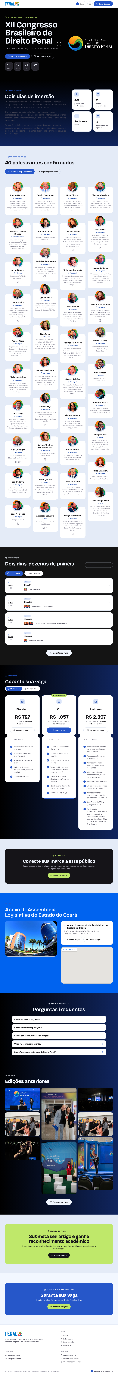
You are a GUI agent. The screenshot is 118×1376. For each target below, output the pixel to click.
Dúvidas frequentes (70, 1358)
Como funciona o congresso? (27, 1019)
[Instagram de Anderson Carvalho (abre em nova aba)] (47, 528)
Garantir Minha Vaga (18, 56)
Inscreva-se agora (60, 1306)
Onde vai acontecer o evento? (27, 1044)
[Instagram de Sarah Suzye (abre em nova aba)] (45, 425)
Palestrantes (68, 1339)
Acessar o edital (60, 1255)
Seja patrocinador (14, 1358)
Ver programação (44, 56)
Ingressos (67, 1345)
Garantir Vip (60, 730)
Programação (68, 1342)
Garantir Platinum (97, 730)
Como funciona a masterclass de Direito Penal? (35, 1052)
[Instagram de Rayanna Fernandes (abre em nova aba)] (100, 320)
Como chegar (94, 939)
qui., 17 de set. (15, 573)
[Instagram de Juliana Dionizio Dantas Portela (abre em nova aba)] (45, 459)
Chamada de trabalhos (72, 1362)
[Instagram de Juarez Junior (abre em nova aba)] (18, 321)
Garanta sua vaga (60, 653)
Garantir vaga (104, 4)
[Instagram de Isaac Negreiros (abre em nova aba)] (18, 524)
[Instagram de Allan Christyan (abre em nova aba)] (19, 462)
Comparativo (32, 689)
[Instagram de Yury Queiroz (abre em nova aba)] (100, 248)
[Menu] (90, 3)
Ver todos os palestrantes (21, 171)
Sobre (65, 1336)
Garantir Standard (23, 730)
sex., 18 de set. (35, 573)
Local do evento (69, 1355)
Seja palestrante (14, 1355)
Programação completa (100, 565)
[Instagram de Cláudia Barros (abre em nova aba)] (73, 250)
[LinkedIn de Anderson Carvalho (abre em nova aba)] (44, 528)
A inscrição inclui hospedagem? (28, 1027)
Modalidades (15, 689)
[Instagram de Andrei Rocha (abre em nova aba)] (18, 282)
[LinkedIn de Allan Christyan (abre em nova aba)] (16, 462)
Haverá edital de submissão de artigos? (31, 1035)
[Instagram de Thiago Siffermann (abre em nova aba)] (73, 534)
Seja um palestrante (49, 171)
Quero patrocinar (60, 875)
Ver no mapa (74, 939)
